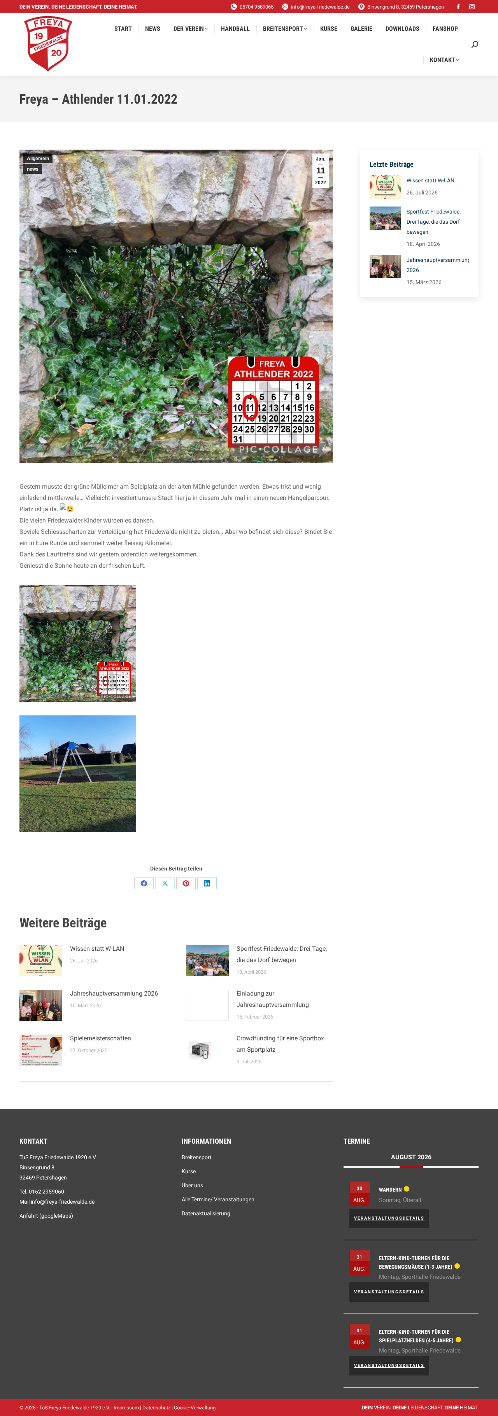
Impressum (126, 1408)
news (33, 169)
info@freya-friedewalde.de (320, 7)
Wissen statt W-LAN (97, 948)
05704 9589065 (257, 7)
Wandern (390, 1189)
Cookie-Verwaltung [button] (195, 1408)
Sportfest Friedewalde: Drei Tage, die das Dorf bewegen (282, 954)
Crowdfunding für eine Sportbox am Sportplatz (280, 1044)
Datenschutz (156, 1408)
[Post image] (40, 960)
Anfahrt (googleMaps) (46, 1216)
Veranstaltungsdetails (389, 1218)
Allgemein (38, 158)
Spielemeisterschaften (100, 1038)
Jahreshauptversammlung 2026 (114, 993)
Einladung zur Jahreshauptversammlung (273, 999)
